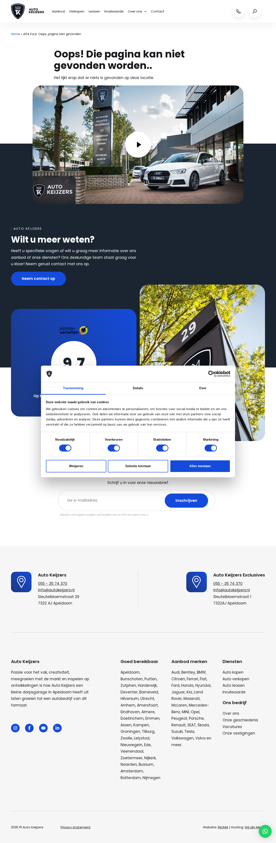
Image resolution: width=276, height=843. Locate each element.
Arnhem (128, 705)
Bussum (146, 764)
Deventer (129, 692)
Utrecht (147, 698)
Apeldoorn (130, 672)
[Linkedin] (57, 728)
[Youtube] (43, 728)
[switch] (114, 448)
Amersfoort (147, 705)
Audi (175, 672)
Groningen (130, 731)
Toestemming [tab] (73, 388)
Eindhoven (130, 711)
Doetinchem (132, 718)
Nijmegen (151, 777)
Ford (175, 685)
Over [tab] (202, 388)
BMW (201, 672)
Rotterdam (131, 777)
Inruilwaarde (114, 11)
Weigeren (76, 466)
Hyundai (202, 685)
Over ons (135, 11)
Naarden (129, 764)
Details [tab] (138, 388)
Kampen (141, 725)
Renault (178, 725)
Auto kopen (233, 672)
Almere (148, 711)
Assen (126, 725)
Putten (150, 679)
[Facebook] (29, 728)
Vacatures (232, 726)
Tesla (189, 731)
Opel (195, 711)
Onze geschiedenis (240, 720)
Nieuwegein (131, 744)
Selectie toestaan (138, 466)
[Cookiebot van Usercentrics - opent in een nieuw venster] (211, 374)
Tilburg (148, 731)
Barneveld (148, 692)
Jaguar (178, 692)
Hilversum (130, 698)
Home (15, 34)
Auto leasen (234, 685)
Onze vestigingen (239, 733)
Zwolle (126, 738)
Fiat (203, 679)
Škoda (203, 725)
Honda (187, 685)
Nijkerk (150, 758)
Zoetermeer (132, 758)
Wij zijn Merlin (255, 827)
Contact (158, 11)
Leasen (94, 11)
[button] (265, 831)
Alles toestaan (200, 466)
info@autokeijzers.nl (56, 590)
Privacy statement (76, 827)
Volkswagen (182, 738)
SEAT (191, 725)
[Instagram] (15, 728)
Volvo (200, 738)
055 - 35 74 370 (52, 583)
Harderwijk (147, 685)
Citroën (178, 679)
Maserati (191, 698)
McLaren (179, 705)
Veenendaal (132, 751)
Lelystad (141, 738)
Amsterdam (132, 771)
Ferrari (192, 679)
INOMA (223, 827)
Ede (147, 744)
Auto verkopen (236, 679)
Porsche (196, 718)
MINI (185, 711)
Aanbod (58, 11)
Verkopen (76, 11)
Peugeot (179, 718)
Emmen (152, 718)
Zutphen (128, 685)
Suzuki (177, 731)
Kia (189, 692)
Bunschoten (132, 679)
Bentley (188, 672)
